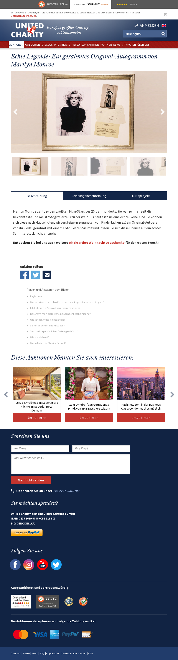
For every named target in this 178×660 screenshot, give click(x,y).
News (34, 653)
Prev (15, 112)
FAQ (42, 653)
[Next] (172, 394)
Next (163, 112)
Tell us (47, 275)
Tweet (35, 275)
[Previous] (5, 394)
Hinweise (104, 4)
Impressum (52, 653)
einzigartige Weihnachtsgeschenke (97, 242)
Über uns (16, 653)
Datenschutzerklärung (23, 15)
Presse (26, 653)
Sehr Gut (93, 4)
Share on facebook (24, 275)
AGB (90, 653)
